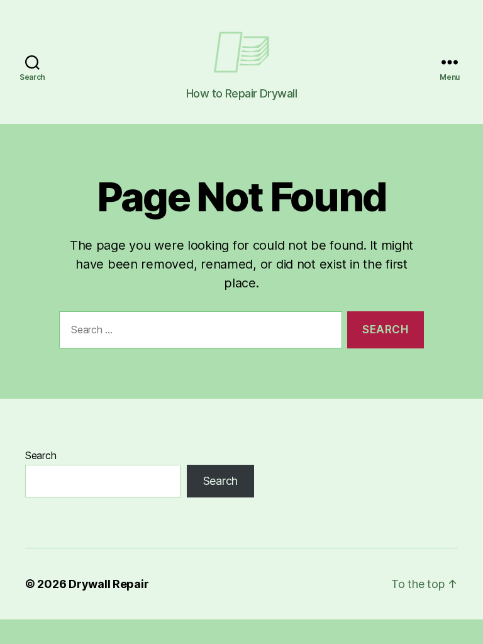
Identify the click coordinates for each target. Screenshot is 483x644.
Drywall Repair (108, 584)
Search (40, 455)
